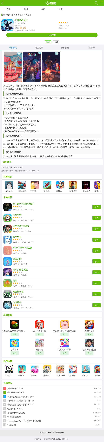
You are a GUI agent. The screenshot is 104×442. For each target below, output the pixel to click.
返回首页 (38, 439)
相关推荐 (39, 47)
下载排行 (91, 47)
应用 (43, 8)
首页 (8, 8)
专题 (60, 8)
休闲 (48, 42)
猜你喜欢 (65, 47)
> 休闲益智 (26, 14)
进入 (96, 206)
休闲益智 (22, 28)
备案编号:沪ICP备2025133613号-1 (57, 439)
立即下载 (52, 35)
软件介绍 (13, 47)
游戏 (26, 8)
